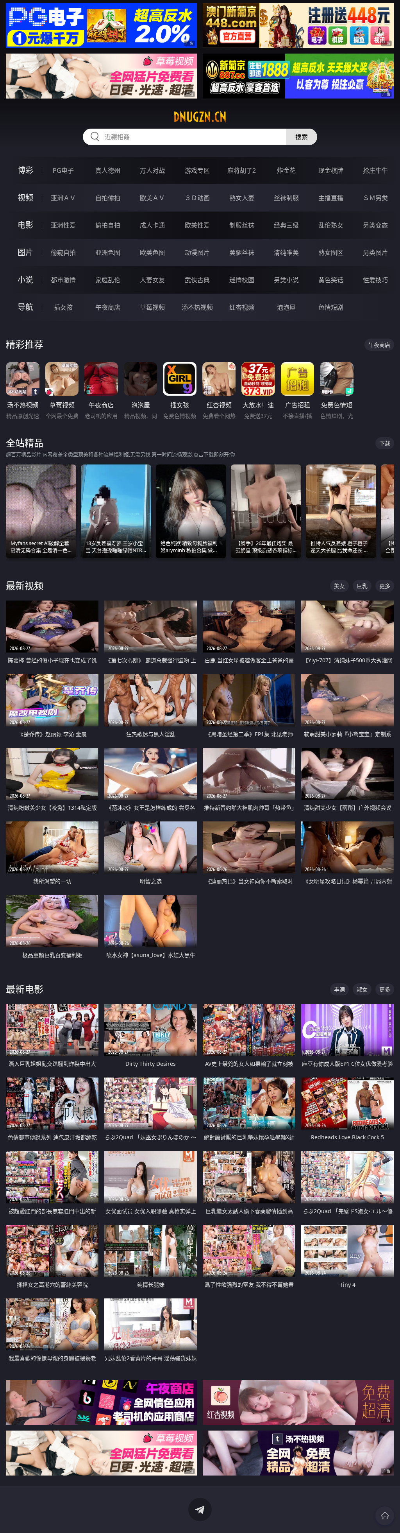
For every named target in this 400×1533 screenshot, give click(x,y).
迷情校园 (241, 280)
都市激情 (63, 280)
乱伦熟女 (330, 225)
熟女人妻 (241, 198)
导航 (25, 307)
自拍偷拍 (107, 198)
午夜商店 (107, 307)
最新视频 (24, 585)
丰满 (339, 989)
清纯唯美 (286, 252)
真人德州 (107, 170)
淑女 (362, 989)
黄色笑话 (330, 280)
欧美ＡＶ (152, 198)
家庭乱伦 (107, 280)
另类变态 (375, 225)
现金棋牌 (330, 170)
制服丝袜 (241, 225)
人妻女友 (152, 280)
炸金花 (286, 170)
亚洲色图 (107, 252)
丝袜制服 (286, 198)
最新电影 (24, 989)
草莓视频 (152, 307)
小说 (25, 279)
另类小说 (286, 280)
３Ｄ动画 (197, 198)
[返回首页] (384, 1515)
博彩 (25, 170)
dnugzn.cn (200, 117)
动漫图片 (197, 252)
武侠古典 (197, 280)
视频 (25, 197)
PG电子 (63, 170)
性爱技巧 (375, 280)
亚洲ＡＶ (63, 198)
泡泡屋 (286, 307)
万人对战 (152, 170)
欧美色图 (152, 252)
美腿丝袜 (241, 252)
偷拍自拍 (107, 225)
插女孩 (63, 307)
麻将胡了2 (241, 170)
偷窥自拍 (63, 252)
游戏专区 (197, 170)
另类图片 (375, 252)
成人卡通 (152, 225)
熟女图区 (330, 252)
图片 (25, 252)
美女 (339, 586)
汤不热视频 (197, 307)
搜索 (301, 137)
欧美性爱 (197, 225)
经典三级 (286, 225)
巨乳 (362, 586)
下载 (384, 443)
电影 (25, 225)
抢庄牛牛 (375, 170)
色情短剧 (330, 307)
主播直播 (330, 198)
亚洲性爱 (63, 225)
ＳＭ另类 (375, 198)
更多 (384, 586)
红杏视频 (241, 307)
